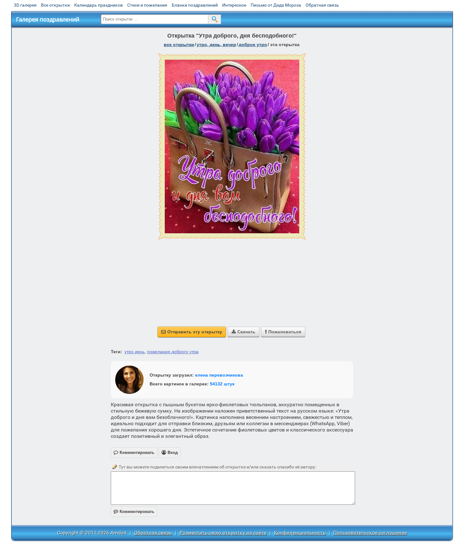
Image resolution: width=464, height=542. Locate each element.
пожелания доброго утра (173, 351)
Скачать (243, 331)
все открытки (179, 44)
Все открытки (55, 5)
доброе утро (253, 44)
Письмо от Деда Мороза (276, 5)
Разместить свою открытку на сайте (223, 533)
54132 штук (222, 383)
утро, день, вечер (216, 44)
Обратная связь (322, 5)
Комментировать (134, 511)
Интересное (234, 5)
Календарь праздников (98, 5)
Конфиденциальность (300, 533)
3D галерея (25, 5)
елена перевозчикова (219, 375)
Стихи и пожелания (147, 5)
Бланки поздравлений (195, 5)
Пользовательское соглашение (370, 533)
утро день (134, 351)
